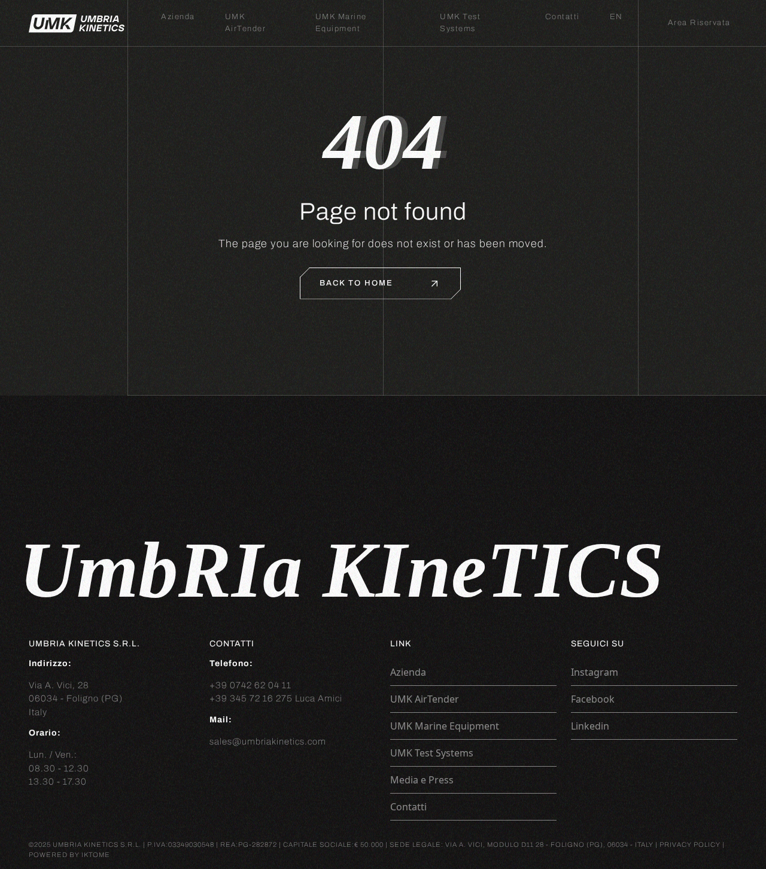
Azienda (178, 17)
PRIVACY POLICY (690, 844)
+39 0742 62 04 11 (250, 685)
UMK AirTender (424, 699)
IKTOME (95, 854)
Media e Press (422, 779)
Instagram (594, 672)
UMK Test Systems (431, 752)
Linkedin (590, 726)
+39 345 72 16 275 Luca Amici (275, 698)
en (616, 17)
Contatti (562, 17)
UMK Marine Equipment (444, 726)
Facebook (593, 699)
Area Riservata (699, 23)
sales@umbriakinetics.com (267, 741)
